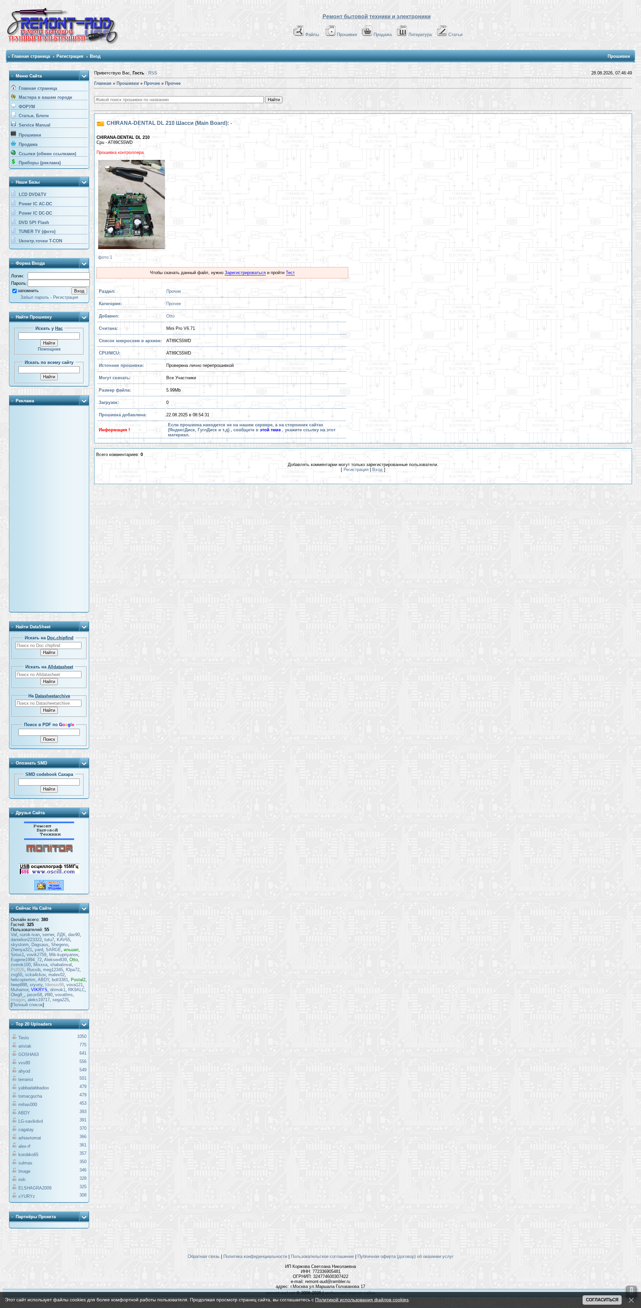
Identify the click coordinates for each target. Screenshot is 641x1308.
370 (82, 1128)
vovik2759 (36, 954)
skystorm (20, 944)
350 (82, 1161)
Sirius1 (17, 954)
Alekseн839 (55, 959)
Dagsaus (39, 944)
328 (82, 1178)
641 (82, 1053)
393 (82, 1111)
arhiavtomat (29, 1137)
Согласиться (602, 1299)
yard (39, 949)
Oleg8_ (17, 994)
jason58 (34, 994)
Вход (95, 56)
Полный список (27, 1004)
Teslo (23, 1037)
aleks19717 (39, 999)
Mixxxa (40, 964)
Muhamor (19, 989)
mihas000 (27, 1104)
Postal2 (78, 979)
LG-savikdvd (30, 1121)
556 (82, 1061)
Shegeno (59, 944)
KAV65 (63, 939)
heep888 (19, 984)
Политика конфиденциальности (255, 1256)
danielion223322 (26, 939)
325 (82, 1186)
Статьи (455, 34)
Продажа (383, 34)
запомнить (28, 290)
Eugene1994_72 (26, 959)
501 (82, 1078)
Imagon (18, 999)
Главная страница (31, 56)
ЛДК (61, 934)
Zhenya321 (21, 949)
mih (21, 1179)
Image (24, 1171)
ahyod (24, 1071)
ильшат (71, 949)
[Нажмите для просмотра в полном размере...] (130, 205)
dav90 (74, 934)
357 (82, 1153)
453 (82, 1103)
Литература (420, 34)
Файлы (312, 34)
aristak (24, 1046)
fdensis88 (54, 984)
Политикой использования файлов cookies (362, 1299)
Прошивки (347, 34)
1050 (81, 1036)
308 (82, 1194)
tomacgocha (30, 1096)
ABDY (43, 979)
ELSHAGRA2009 (34, 1187)
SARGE (53, 949)
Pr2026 (17, 969)
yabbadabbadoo (33, 1087)
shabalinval (61, 964)
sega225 (60, 999)
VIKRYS (39, 989)
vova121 (74, 984)
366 (82, 1136)
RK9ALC (76, 989)
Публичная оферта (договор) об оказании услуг (406, 1256)
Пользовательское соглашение (322, 1256)
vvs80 (24, 1062)
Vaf (14, 934)
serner (48, 934)
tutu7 (49, 939)
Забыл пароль (34, 297)
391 (82, 1119)
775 (82, 1044)
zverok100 (21, 964)
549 (82, 1069)
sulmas (25, 1162)
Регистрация (69, 56)
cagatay (26, 1129)
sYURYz (26, 1196)
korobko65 (28, 1154)
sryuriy (36, 984)
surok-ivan (30, 934)
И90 (48, 994)
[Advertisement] (49, 509)
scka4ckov (35, 974)
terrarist (25, 1079)
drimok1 (57, 989)
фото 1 (105, 257)
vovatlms (64, 994)
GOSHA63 (28, 1054)
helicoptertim (23, 979)
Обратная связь (204, 1256)
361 (82, 1144)
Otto (73, 959)
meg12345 (53, 969)
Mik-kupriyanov (63, 954)
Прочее (173, 303)
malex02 (56, 974)
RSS (152, 72)
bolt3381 (60, 979)
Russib (33, 969)
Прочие (173, 291)
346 (82, 1169)
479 (82, 1086)
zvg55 (16, 974)
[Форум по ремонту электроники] (49, 838)
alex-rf (24, 1146)
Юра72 (72, 969)
